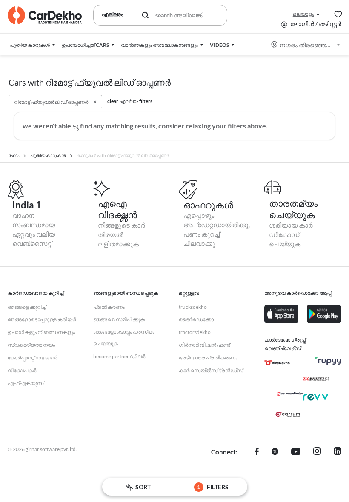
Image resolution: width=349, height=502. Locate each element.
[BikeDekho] (277, 363)
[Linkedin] (337, 452)
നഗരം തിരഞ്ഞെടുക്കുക (306, 44)
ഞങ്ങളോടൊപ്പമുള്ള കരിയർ (42, 319)
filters (213, 487)
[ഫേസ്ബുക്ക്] (257, 452)
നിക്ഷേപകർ (22, 370)
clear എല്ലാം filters (129, 101)
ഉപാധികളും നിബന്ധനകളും (41, 332)
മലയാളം (303, 14)
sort (143, 487)
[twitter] (275, 452)
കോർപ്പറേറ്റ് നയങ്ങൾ (32, 357)
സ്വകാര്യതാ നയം (31, 345)
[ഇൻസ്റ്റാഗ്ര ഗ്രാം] (317, 452)
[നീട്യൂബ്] (295, 452)
